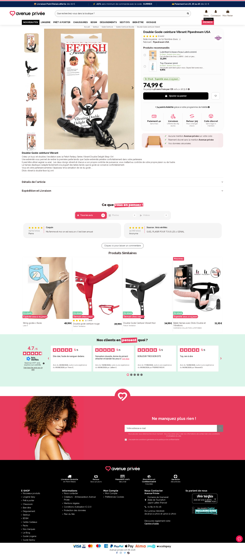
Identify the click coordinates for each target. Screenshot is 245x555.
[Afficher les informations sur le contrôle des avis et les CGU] (44, 363)
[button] (206, 13)
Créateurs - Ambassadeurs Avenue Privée (80, 498)
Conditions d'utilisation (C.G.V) (77, 507)
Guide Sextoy (29, 540)
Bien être (27, 508)
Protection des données (75, 510)
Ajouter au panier (178, 96)
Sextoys (26, 515)
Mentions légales (72, 503)
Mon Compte (111, 493)
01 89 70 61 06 (154, 507)
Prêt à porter (28, 500)
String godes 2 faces (32, 323)
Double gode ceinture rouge (86, 324)
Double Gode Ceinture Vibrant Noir (139, 323)
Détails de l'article (34, 182)
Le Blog (26, 533)
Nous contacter (71, 493)
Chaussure (27, 504)
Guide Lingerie (29, 536)
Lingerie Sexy (29, 497)
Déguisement (29, 511)
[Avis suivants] (221, 359)
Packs (25, 525)
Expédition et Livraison (36, 190)
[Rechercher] (188, 13)
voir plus (125, 359)
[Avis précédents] (48, 359)
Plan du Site (69, 514)
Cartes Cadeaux (30, 522)
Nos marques (29, 529)
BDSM (25, 518)
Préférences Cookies (114, 497)
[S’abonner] (220, 428)
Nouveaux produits (31, 493)
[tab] (122, 182)
